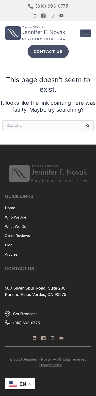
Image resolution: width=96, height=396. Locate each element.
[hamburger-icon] (85, 33)
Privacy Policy (50, 365)
